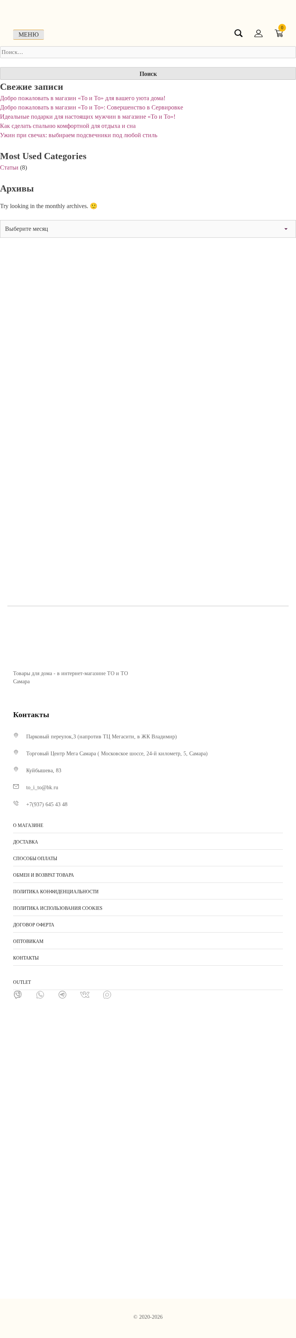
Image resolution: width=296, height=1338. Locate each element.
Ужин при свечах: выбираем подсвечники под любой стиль (78, 135)
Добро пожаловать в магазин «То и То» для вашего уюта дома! (82, 98)
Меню (28, 34)
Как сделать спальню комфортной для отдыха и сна (68, 126)
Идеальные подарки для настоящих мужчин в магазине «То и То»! (87, 116)
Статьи (9, 167)
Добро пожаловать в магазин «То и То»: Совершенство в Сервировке (91, 107)
